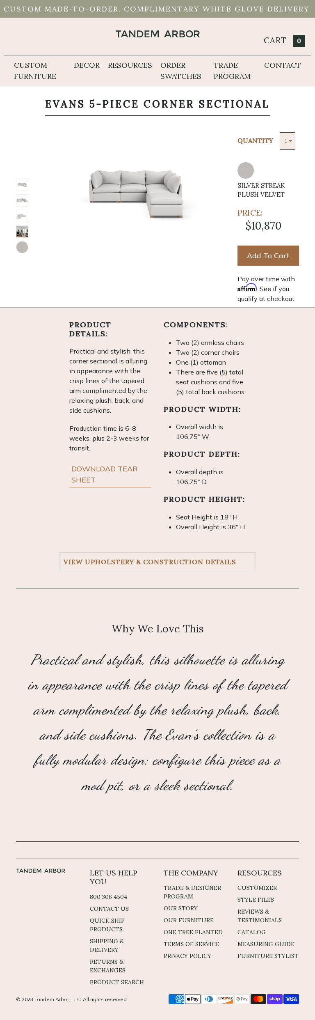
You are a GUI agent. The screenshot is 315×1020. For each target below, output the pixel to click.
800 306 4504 (108, 897)
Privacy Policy (187, 956)
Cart (282, 40)
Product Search (117, 982)
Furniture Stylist (268, 956)
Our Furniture (189, 920)
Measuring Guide (265, 944)
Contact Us (109, 908)
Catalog (251, 932)
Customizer (257, 887)
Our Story (181, 908)
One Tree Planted (193, 932)
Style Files (255, 899)
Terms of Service (191, 944)
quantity (255, 140)
